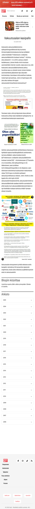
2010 (4, 396)
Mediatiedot (5, 468)
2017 (4, 351)
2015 (4, 364)
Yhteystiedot (5, 464)
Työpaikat (5, 472)
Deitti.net (7, 495)
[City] (5, 460)
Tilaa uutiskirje (5, 476)
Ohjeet (5, 479)
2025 (4, 300)
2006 (4, 422)
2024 (4, 306)
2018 (4, 345)
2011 (4, 390)
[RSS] (32, 461)
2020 (4, 332)
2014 (4, 370)
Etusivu (4, 16)
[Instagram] (27, 11)
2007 (4, 415)
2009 (4, 402)
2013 (4, 377)
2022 (4, 319)
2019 (4, 338)
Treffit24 (17, 501)
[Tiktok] (32, 11)
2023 (4, 313)
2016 (4, 358)
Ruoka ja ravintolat (22, 16)
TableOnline (18, 495)
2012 (4, 383)
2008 (4, 409)
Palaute (5, 483)
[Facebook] (22, 11)
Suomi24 (28, 495)
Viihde (12, 16)
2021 (4, 325)
